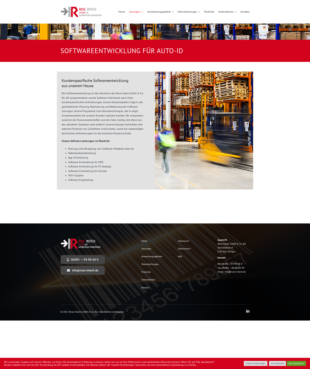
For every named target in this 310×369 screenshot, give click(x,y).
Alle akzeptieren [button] (296, 363)
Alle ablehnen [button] (277, 363)
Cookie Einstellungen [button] (255, 363)
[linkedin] (247, 311)
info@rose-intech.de (235, 271)
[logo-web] (81, 7)
